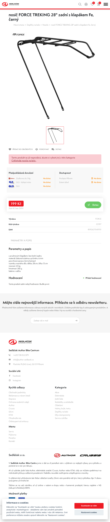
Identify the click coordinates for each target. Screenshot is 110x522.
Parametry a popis (21, 240)
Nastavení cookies (89, 512)
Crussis (12, 408)
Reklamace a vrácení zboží (19, 395)
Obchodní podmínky (17, 392)
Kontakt (12, 441)
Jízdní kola (59, 399)
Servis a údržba (61, 418)
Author (11, 405)
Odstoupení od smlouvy (18, 421)
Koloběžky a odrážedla (64, 402)
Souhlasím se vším (89, 506)
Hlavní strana (19, 25)
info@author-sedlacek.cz (23, 359)
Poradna (12, 438)
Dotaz (95, 204)
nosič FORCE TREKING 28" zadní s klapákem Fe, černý (73, 25)
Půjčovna (12, 434)
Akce (57, 392)
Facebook (17, 376)
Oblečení (59, 405)
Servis (11, 431)
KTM (11, 415)
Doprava (12, 399)
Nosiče (45, 25)
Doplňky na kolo (33, 25)
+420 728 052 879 (21, 355)
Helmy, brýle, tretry (63, 408)
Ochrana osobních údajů (19, 402)
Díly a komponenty (62, 415)
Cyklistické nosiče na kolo (24, 160)
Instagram (17, 380)
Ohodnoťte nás (15, 418)
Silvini (11, 411)
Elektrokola (59, 395)
